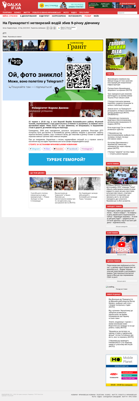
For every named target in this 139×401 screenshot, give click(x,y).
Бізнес (17, 12)
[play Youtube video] (121, 244)
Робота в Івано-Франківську (46, 12)
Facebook (73, 149)
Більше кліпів (121, 254)
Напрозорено (59, 16)
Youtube (59, 149)
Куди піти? (44, 16)
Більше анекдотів (121, 226)
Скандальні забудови (112, 397)
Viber (47, 149)
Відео (74, 12)
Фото (66, 12)
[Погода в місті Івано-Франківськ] (121, 287)
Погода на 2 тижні (121, 289)
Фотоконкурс (75, 16)
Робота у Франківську (127, 395)
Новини (74, 395)
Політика (7, 12)
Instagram (87, 149)
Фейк (96, 16)
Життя (27, 12)
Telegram (35, 149)
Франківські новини (15, 36)
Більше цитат (121, 281)
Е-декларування (28, 16)
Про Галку (84, 12)
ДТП (4, 33)
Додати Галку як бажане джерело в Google (68, 28)
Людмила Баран (12, 28)
